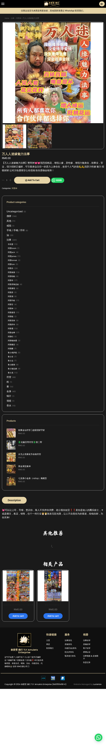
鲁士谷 (10, 356)
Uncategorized (15, 211)
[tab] (14, 500)
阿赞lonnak (12, 260)
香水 (9, 405)
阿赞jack (11, 252)
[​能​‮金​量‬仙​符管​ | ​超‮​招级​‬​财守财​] (11, 433)
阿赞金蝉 (11, 332)
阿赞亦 (10, 268)
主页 (48, 680)
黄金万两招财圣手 (53, 645)
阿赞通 (10, 328)
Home (7, 18)
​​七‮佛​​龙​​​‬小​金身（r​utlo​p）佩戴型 (32, 478)
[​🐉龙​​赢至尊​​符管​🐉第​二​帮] (11, 445)
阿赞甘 (10, 304)
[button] (2, 3)
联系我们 (50, 688)
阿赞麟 (10, 348)
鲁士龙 (10, 373)
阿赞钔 (10, 336)
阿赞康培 (11, 288)
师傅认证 (86, 692)
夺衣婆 (10, 244)
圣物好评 (86, 684)
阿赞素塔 (11, 312)
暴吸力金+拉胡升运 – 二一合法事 (18, 645)
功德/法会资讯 (70, 688)
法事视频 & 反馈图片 (90, 697)
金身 (9, 391)
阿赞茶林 (11, 320)
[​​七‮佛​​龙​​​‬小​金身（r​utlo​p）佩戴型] (11, 481)
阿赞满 (10, 296)
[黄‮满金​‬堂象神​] (11, 469)
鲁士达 (10, 360)
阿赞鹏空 (11, 344)
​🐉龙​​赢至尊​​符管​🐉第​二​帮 (30, 442)
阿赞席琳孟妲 (13, 284)
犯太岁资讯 (69, 692)
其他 (9, 220)
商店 (48, 684)
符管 (9, 377)
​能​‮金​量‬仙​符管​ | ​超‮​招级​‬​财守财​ (31, 430)
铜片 (9, 396)
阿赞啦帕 (11, 276)
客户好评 (86, 688)
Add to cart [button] (16, 587)
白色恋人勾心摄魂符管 (90, 576)
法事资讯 (68, 680)
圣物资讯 (68, 684)
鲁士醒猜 (11, 364)
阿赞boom (12, 248)
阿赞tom (11, 264)
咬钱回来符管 (16, 576)
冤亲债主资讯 (70, 696)
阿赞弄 (10, 292)
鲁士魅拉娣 (12, 369)
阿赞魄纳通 (12, 340)
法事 (12, 18)
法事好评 (86, 680)
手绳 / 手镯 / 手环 (16, 230)
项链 (9, 400)
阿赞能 (10, 316)
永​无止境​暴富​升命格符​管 (29, 454)
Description (14, 500)
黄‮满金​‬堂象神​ (24, 466)
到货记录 (86, 702)
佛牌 (9, 216)
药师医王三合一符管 (53, 576)
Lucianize (97, 724)
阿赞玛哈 (11, 300)
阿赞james (12, 256)
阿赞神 (18, 18)
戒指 (9, 225)
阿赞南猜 (11, 272)
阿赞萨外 (11, 324)
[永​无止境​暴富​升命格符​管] (11, 457)
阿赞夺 (10, 280)
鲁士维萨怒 (12, 352)
